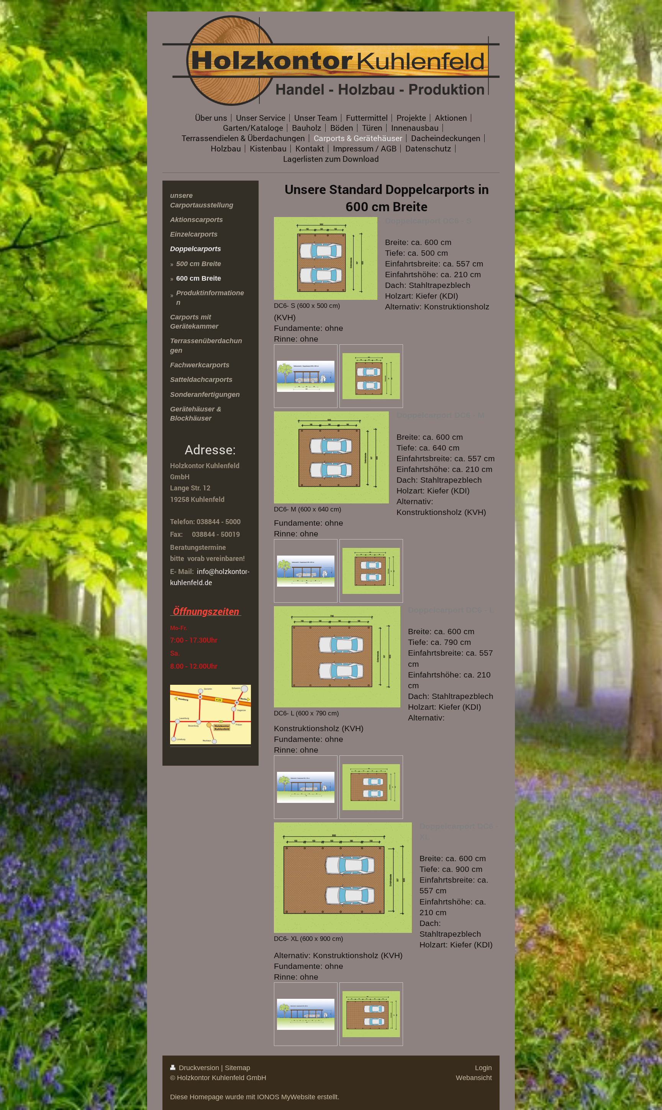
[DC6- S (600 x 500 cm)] (325, 258)
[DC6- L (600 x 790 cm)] (337, 656)
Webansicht (474, 1078)
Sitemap (237, 1068)
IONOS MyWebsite (286, 1097)
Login (483, 1068)
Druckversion (199, 1068)
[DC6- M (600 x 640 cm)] (331, 457)
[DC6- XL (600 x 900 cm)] (343, 877)
